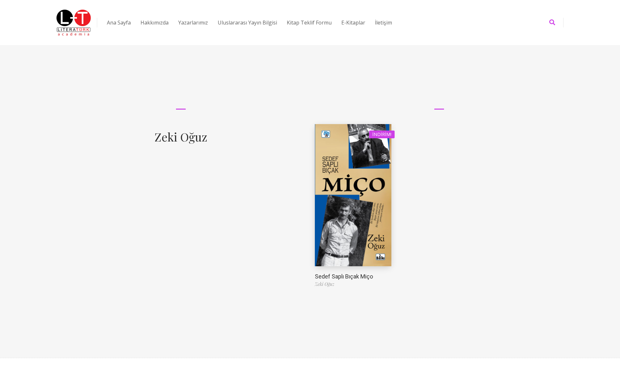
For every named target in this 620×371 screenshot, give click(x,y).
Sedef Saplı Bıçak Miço (344, 276)
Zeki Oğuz (180, 136)
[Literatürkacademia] (74, 22)
